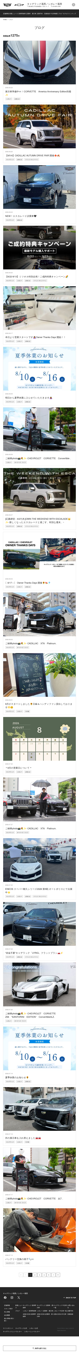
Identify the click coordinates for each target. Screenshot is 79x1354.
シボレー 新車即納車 (29, 1311)
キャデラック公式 (21, 1328)
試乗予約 (70, 1311)
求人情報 (7, 1312)
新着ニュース (13, 13)
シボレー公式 (33, 1328)
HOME (5, 19)
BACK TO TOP (71, 1298)
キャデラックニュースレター (12, 1331)
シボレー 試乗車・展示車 (45, 1311)
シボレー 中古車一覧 (60, 1311)
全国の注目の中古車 (59, 1314)
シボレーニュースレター (32, 1331)
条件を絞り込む (41, 1348)
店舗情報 (6, 13)
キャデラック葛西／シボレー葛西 (44, 4)
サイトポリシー (8, 1328)
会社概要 (7, 1315)
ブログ (60, 13)
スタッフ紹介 (8, 1308)
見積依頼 (70, 1314)
